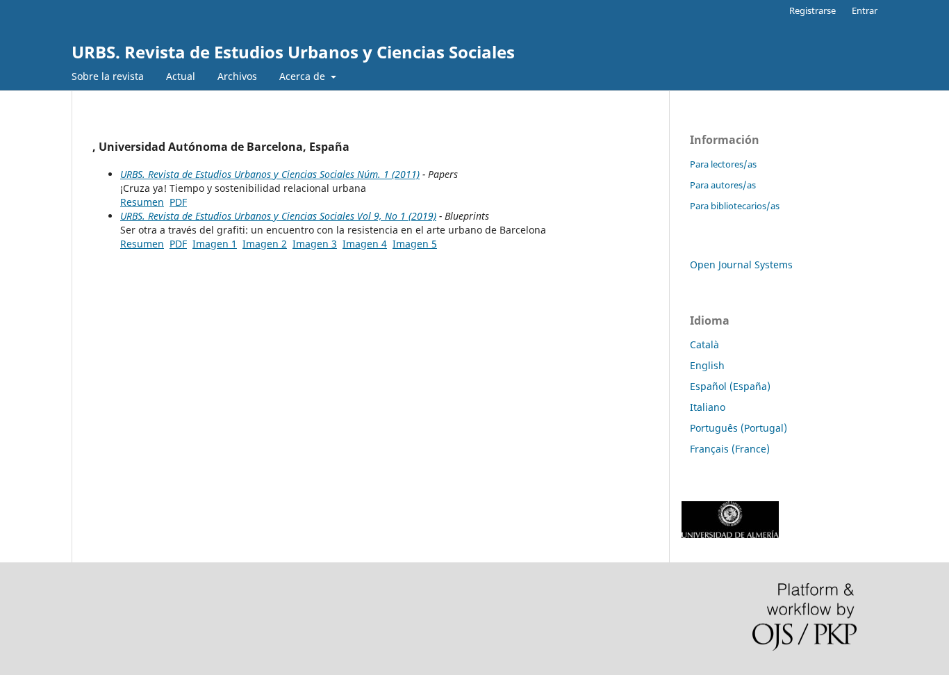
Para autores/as (723, 185)
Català (704, 344)
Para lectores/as (723, 164)
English (707, 365)
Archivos (237, 76)
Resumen (142, 202)
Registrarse (812, 10)
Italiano (707, 407)
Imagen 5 (415, 243)
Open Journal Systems (741, 264)
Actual (180, 76)
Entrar (864, 10)
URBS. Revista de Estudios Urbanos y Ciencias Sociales (293, 51)
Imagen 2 (264, 243)
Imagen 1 (214, 243)
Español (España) (730, 386)
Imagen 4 (365, 243)
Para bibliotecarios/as (734, 206)
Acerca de (303, 76)
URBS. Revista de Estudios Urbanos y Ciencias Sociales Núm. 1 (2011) (270, 174)
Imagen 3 (314, 243)
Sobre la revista (108, 76)
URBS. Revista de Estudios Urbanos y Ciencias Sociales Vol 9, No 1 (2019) (278, 215)
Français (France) (730, 448)
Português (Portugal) (738, 427)
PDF (178, 202)
